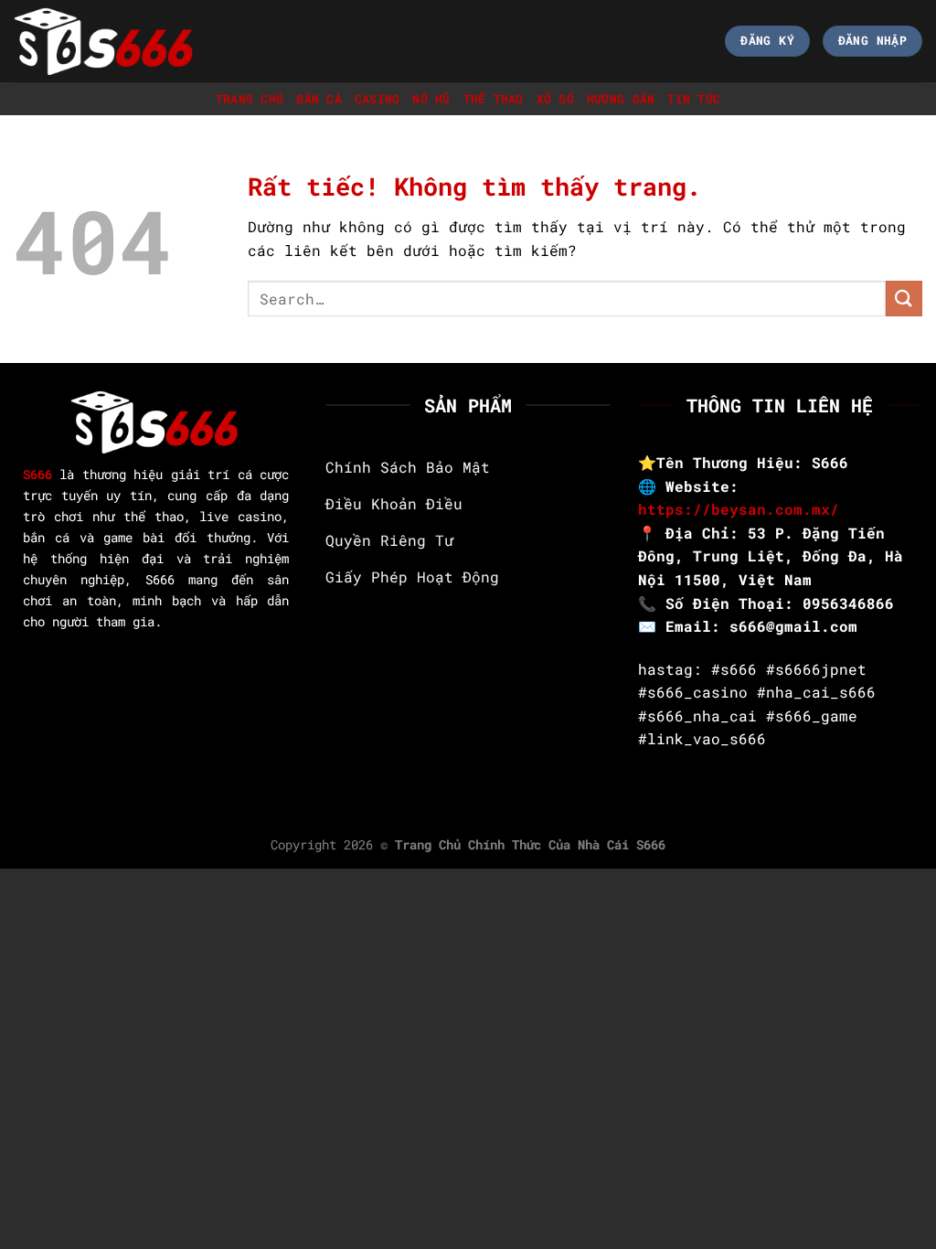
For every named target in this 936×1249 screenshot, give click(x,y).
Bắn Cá (319, 98)
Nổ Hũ (431, 98)
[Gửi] (904, 298)
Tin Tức (693, 98)
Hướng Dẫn (620, 98)
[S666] (105, 40)
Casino (377, 98)
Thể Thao (493, 98)
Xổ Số (555, 98)
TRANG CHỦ (249, 98)
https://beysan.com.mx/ (738, 508)
